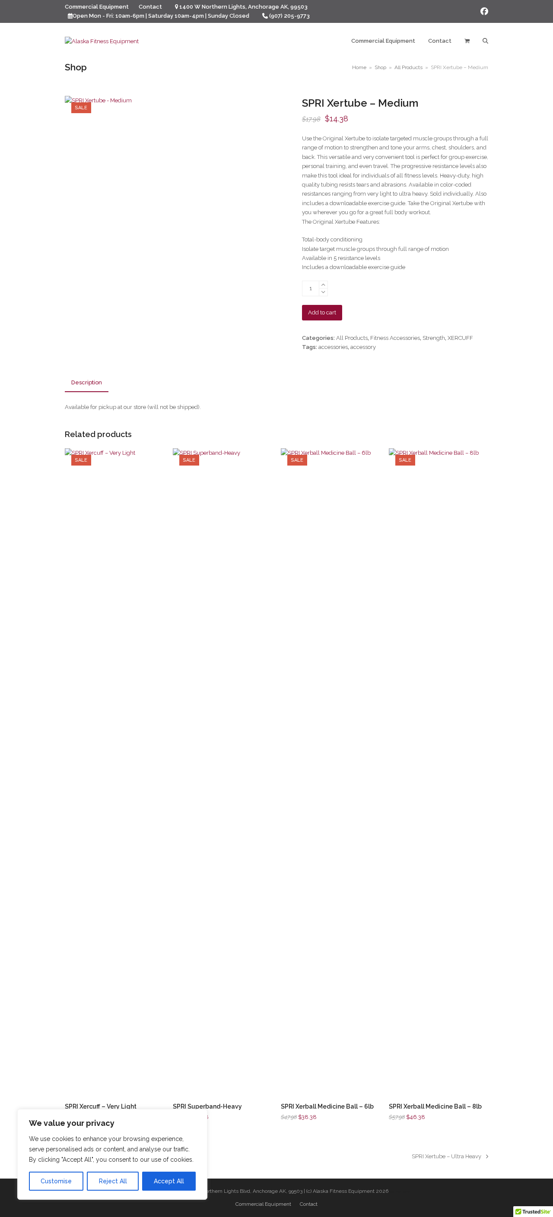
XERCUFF (460, 338)
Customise (56, 1181)
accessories (333, 347)
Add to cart (322, 312)
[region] (112, 1154)
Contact (309, 1204)
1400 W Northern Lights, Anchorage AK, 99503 (243, 6)
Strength (434, 338)
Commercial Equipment (263, 1204)
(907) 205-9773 (289, 16)
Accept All (169, 1181)
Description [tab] (86, 382)
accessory (363, 347)
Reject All (113, 1181)
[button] (467, 41)
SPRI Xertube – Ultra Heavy (446, 1157)
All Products (352, 338)
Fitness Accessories (395, 338)
